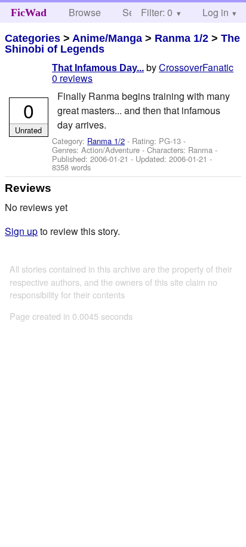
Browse (85, 12)
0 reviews (72, 78)
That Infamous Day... (98, 68)
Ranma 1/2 (181, 38)
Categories (32, 38)
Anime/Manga (107, 38)
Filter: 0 (157, 12)
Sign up (21, 231)
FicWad (29, 13)
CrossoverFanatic (196, 67)
